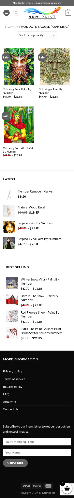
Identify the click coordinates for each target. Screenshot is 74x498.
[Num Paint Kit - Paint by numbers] (42, 13)
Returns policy (12, 386)
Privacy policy (12, 371)
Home (10, 26)
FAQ (6, 394)
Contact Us (10, 409)
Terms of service (14, 379)
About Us (9, 402)
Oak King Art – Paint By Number (17, 91)
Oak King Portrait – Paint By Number (18, 150)
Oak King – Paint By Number (51, 91)
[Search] (16, 13)
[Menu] (6, 13)
